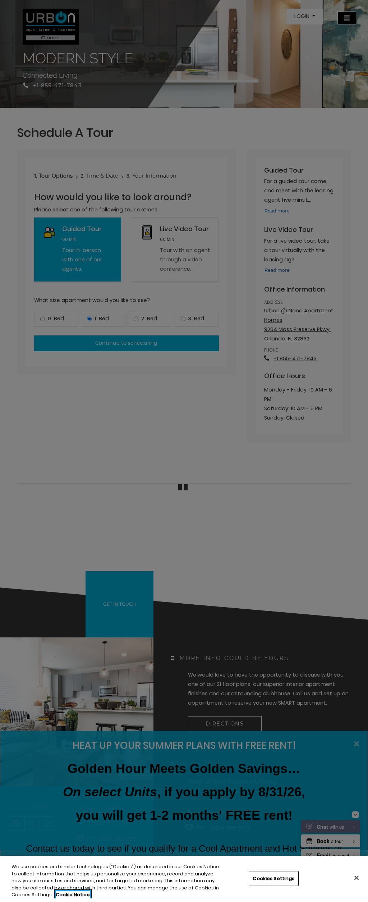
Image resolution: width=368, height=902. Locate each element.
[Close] (356, 878)
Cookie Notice (73, 894)
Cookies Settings (273, 878)
